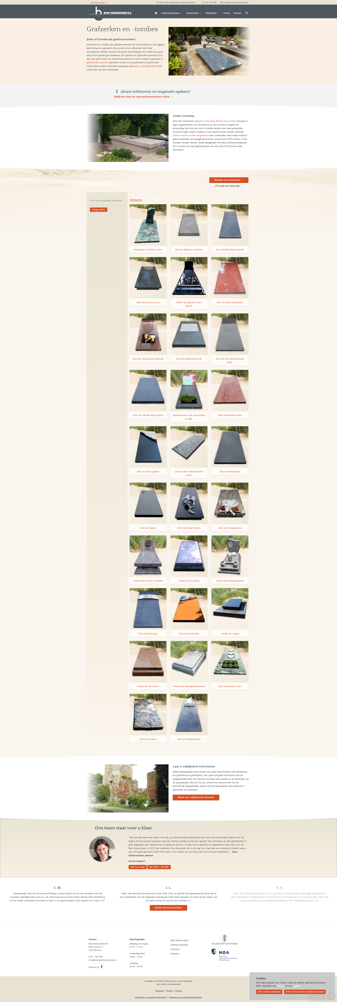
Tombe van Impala (230, 633)
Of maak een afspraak (227, 186)
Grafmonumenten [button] (170, 13)
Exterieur (175, 949)
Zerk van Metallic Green (230, 686)
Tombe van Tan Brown (148, 686)
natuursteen (230, 120)
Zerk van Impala (148, 527)
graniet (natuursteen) (97, 62)
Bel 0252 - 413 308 (159, 867)
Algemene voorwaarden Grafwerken (151, 997)
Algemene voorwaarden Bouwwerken (185, 997)
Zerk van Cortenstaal (189, 633)
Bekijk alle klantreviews (168, 907)
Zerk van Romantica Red (230, 415)
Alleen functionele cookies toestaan (305, 992)
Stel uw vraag (138, 867)
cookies (297, 986)
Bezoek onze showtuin (227, 180)
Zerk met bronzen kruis (148, 302)
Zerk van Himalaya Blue (229, 527)
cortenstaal (144, 66)
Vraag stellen (98, 209)
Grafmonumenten (179, 944)
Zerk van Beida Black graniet (230, 249)
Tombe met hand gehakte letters (189, 686)
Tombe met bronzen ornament (148, 580)
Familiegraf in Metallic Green (147, 249)
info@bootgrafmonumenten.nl (102, 960)
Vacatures (159, 990)
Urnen (226, 13)
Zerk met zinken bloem (188, 527)
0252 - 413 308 (96, 956)
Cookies (178, 990)
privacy (280, 986)
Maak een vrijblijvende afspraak (196, 797)
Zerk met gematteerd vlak (189, 358)
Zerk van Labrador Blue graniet (148, 415)
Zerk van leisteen (148, 739)
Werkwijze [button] (210, 13)
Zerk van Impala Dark (229, 471)
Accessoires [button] (192, 13)
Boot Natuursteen (179, 940)
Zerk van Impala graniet (189, 739)
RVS (153, 66)
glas (136, 66)
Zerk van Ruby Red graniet (230, 302)
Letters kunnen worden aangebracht (191, 135)
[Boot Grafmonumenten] (110, 11)
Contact (237, 13)
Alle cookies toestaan (269, 992)
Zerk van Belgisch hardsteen (189, 249)
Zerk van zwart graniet (148, 471)
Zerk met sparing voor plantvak (148, 358)
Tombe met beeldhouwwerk (230, 580)
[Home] (156, 13)
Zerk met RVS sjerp (148, 633)
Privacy (170, 990)
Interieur (174, 953)
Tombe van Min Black (189, 580)
